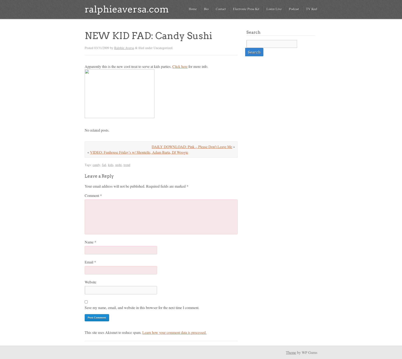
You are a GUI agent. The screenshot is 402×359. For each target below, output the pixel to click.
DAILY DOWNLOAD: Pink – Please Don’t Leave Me (192, 146)
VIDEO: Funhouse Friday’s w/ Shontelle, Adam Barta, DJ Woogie (139, 152)
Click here (180, 66)
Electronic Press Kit (246, 9)
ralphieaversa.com (127, 9)
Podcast (294, 9)
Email (90, 261)
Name (90, 241)
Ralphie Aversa (124, 48)
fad (104, 165)
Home (193, 9)
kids (110, 165)
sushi (118, 165)
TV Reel (311, 9)
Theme (291, 352)
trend (127, 165)
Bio (206, 9)
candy (96, 165)
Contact (221, 9)
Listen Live (274, 9)
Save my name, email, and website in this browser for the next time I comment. (142, 307)
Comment (93, 195)
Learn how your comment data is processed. (174, 332)
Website (90, 281)
